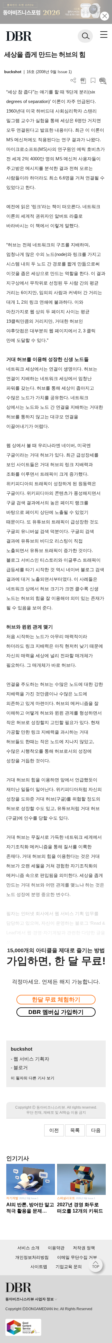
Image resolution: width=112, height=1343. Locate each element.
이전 (54, 1130)
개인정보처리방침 (32, 1257)
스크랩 (93, 80)
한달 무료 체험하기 (56, 999)
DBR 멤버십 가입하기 (56, 1012)
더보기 (73, 80)
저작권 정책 (84, 1247)
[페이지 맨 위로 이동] (97, 1266)
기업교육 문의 (69, 1266)
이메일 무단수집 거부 (77, 1257)
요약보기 (103, 80)
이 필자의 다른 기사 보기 (32, 1078)
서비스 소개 (28, 1247)
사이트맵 (38, 1266)
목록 (75, 1130)
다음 (96, 1130)
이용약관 (56, 1247)
